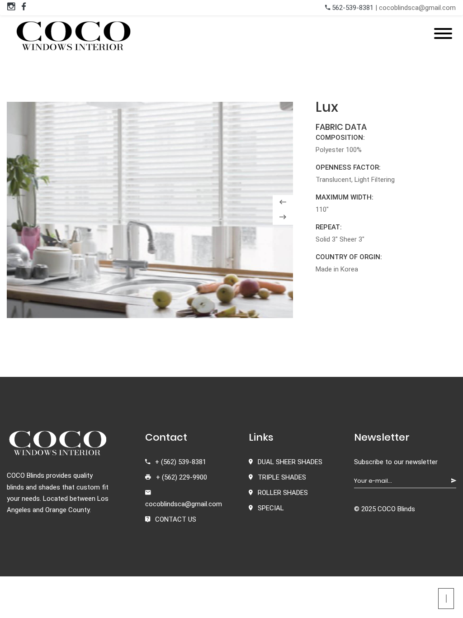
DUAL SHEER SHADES (290, 462)
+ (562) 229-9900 (181, 477)
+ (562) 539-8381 (180, 462)
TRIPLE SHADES (282, 477)
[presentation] (283, 202)
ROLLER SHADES (283, 493)
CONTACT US (175, 519)
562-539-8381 (351, 8)
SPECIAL (271, 508)
